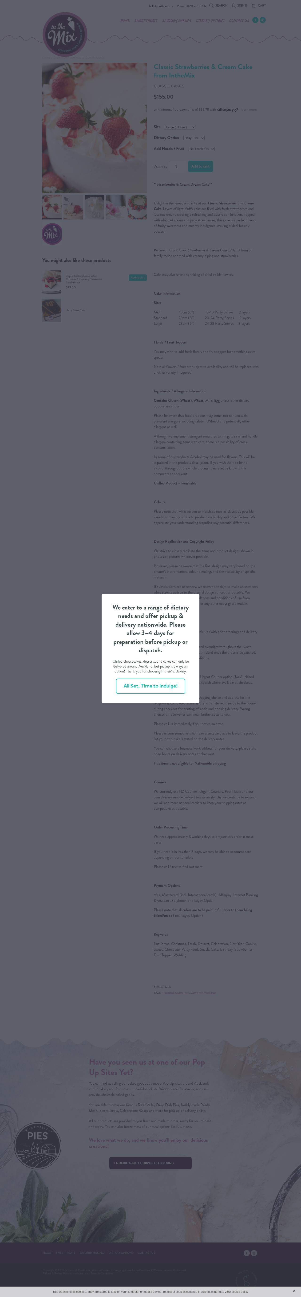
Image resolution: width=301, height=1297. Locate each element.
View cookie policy (236, 1291)
